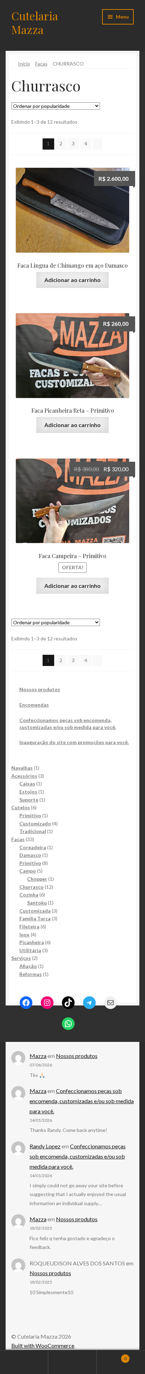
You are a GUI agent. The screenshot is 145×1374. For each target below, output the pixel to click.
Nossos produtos (39, 689)
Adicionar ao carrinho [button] (72, 279)
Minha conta (24, 1362)
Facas (41, 64)
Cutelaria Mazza (34, 22)
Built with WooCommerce (42, 1345)
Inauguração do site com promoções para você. (74, 742)
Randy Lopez (45, 1146)
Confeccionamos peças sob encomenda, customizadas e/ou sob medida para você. (82, 1100)
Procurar (72, 1362)
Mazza (38, 1055)
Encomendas (34, 705)
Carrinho (112, 1356)
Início (24, 64)
